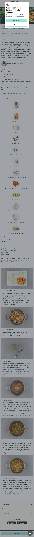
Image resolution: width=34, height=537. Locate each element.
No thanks (16, 25)
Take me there (17, 20)
